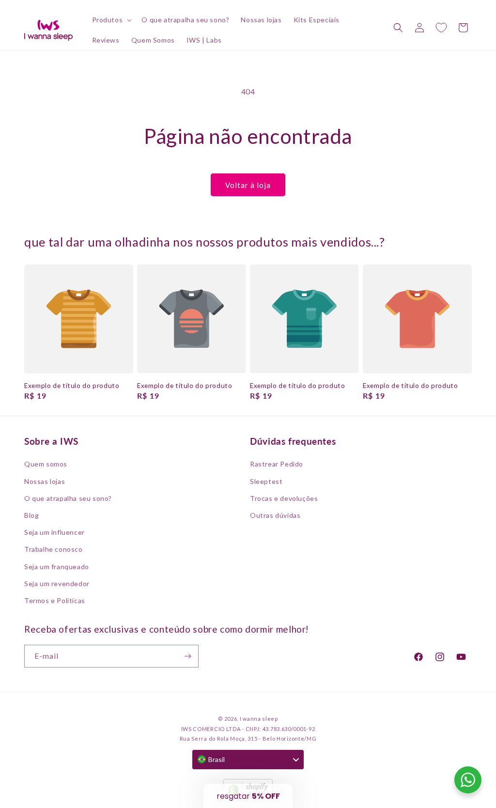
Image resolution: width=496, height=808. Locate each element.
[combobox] (248, 759)
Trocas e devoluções (284, 498)
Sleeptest (266, 481)
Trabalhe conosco (53, 549)
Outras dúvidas (275, 515)
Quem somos (45, 464)
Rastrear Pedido (276, 464)
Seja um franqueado (56, 566)
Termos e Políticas (54, 600)
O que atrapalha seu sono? (68, 498)
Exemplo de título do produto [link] (72, 385)
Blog (31, 515)
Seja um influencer (54, 532)
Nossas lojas (44, 481)
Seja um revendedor (57, 583)
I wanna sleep (259, 718)
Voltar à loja (248, 185)
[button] (111, 20)
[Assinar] (187, 656)
